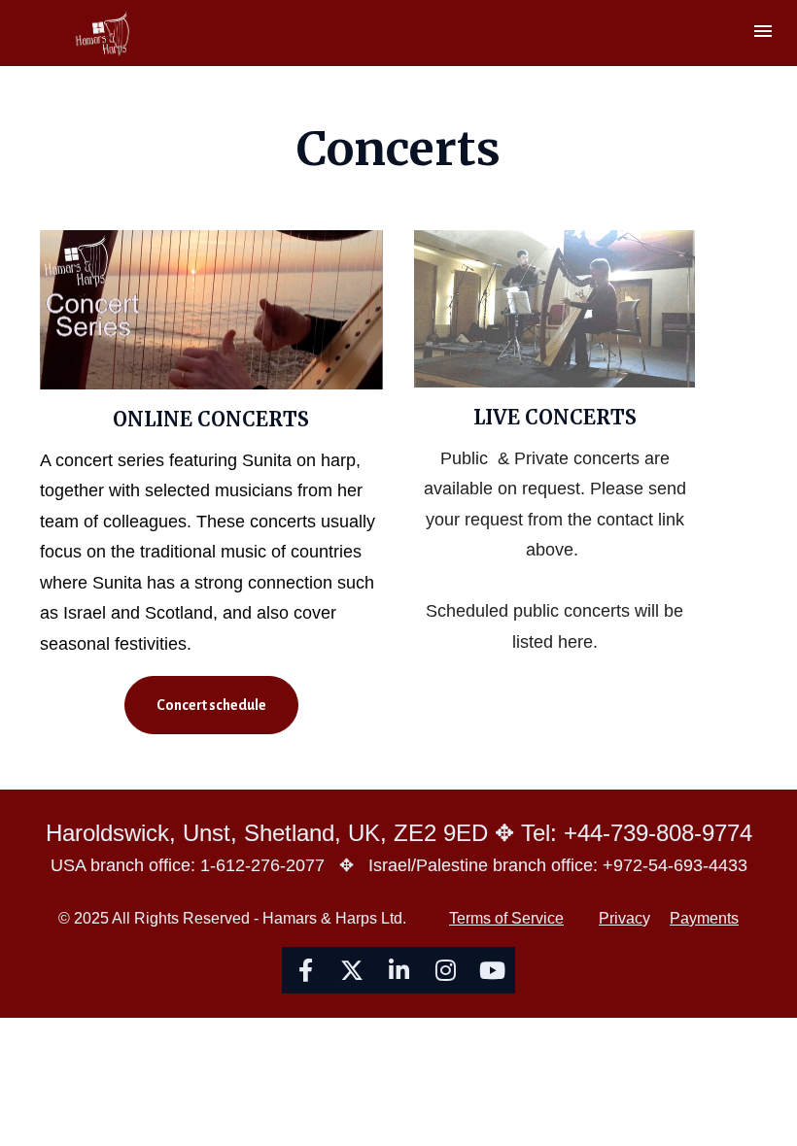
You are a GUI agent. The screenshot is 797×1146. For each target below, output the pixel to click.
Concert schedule (211, 705)
